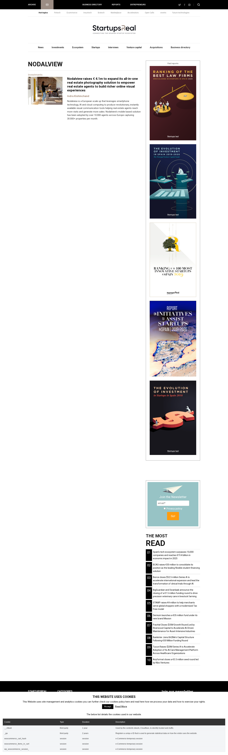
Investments (58, 47)
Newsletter (47, 4)
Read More (121, 706)
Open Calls (149, 13)
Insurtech (87, 13)
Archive (32, 5)
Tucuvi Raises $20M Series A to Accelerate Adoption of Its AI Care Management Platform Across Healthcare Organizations (175, 649)
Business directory (92, 5)
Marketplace (116, 13)
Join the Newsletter (173, 497)
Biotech (101, 13)
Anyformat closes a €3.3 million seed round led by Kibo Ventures (176, 661)
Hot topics (43, 13)
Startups (96, 47)
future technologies (180, 13)
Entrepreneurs (138, 5)
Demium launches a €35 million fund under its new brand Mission (175, 617)
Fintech (57, 13)
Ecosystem (77, 47)
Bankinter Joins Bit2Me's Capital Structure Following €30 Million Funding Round (173, 639)
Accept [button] (107, 706)
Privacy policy (174, 508)
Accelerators (133, 13)
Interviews (113, 47)
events (163, 13)
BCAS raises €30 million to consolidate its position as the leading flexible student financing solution (176, 567)
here (127, 701)
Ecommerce (72, 13)
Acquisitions (156, 47)
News (41, 47)
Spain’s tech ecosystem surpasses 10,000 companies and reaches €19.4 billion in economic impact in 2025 (173, 555)
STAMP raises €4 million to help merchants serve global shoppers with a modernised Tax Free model (175, 605)
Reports (116, 5)
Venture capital (134, 47)
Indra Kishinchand (78, 96)
